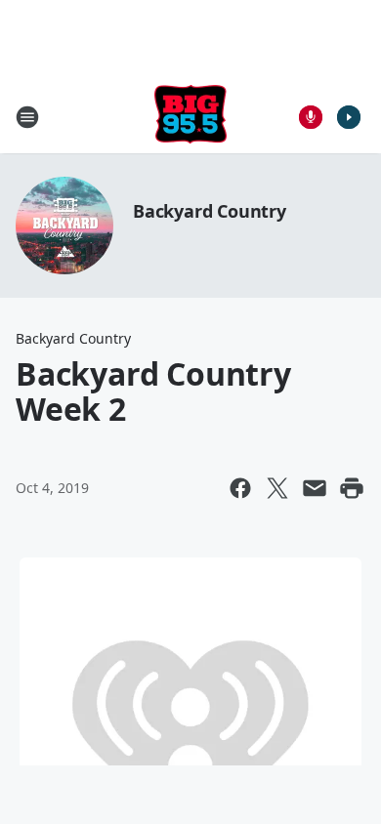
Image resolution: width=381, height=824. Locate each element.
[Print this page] (351, 488)
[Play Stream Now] (348, 117)
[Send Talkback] (310, 117)
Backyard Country (209, 211)
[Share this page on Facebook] (240, 488)
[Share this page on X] (277, 488)
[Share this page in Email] (314, 488)
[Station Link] (190, 116)
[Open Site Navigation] (27, 117)
